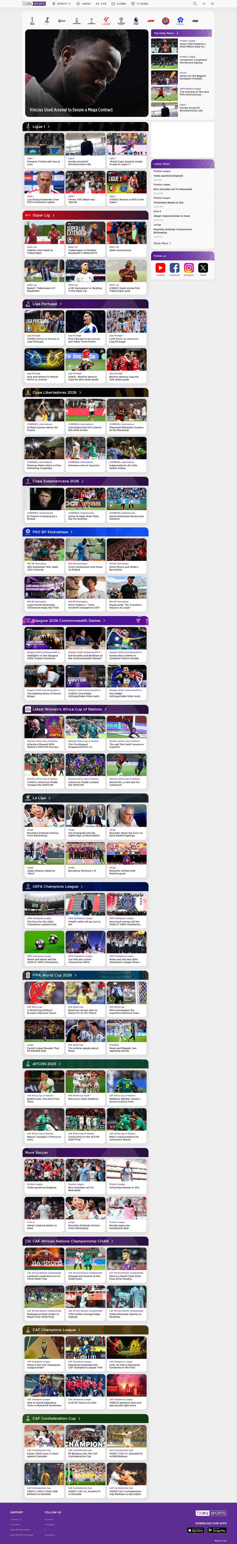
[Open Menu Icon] (212, 4)
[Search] (195, 4)
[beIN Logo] (34, 3)
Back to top (221, 1541)
